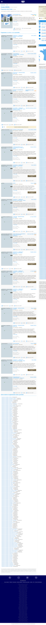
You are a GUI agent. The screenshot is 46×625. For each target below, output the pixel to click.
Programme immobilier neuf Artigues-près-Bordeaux (9, 403)
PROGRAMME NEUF (17, 14)
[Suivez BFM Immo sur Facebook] (18, 577)
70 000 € (17, 218)
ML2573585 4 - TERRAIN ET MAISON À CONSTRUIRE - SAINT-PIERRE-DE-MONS (19, 109)
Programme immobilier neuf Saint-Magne (8, 538)
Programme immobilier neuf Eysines (7, 455)
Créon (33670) (33, 35)
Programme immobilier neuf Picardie (23, 620)
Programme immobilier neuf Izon (6, 466)
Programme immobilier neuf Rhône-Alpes (23, 621)
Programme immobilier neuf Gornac (7, 461)
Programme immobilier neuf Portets (7, 518)
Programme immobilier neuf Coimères (7, 448)
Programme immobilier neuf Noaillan (7, 509)
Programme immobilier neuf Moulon (7, 508)
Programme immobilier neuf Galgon (7, 459)
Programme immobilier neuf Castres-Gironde (8, 439)
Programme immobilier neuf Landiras (7, 472)
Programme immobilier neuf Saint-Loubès (8, 537)
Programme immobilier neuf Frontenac (7, 458)
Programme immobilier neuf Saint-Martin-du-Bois (9, 542)
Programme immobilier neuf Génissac (7, 460)
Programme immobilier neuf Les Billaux (7, 489)
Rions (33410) (33, 199)
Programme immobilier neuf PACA (23, 618)
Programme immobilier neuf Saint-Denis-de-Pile (9, 532)
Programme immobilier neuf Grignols (7, 463)
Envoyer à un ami (17, 51)
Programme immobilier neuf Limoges (23, 593)
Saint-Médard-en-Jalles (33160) (30, 90)
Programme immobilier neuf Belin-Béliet (7, 416)
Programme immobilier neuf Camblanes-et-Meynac (9, 432)
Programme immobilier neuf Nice (23, 600)
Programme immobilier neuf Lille (23, 592)
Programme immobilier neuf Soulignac (7, 555)
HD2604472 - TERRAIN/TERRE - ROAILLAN (19, 326)
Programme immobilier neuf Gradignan (7, 462)
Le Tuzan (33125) (33, 216)
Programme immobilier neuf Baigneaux (7, 408)
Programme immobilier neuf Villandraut (7, 563)
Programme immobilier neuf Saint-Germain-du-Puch (9, 534)
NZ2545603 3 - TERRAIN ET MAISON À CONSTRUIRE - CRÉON (18, 166)
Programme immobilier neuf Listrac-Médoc (8, 494)
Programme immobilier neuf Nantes (23, 599)
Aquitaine (15, 7)
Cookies (31, 582)
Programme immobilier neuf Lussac (7, 498)
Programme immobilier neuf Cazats (7, 441)
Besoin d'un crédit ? (18, 29)
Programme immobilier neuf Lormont (7, 495)
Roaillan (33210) (33, 72)
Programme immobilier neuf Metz (23, 596)
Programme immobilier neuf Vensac (7, 561)
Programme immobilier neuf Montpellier (23, 597)
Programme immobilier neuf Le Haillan (7, 478)
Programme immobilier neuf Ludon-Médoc (8, 496)
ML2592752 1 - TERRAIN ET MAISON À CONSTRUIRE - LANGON (18, 290)
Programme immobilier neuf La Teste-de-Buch (8, 470)
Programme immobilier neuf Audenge (7, 406)
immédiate (15, 46)
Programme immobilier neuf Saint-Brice (7, 530)
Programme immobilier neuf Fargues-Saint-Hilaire (9, 456)
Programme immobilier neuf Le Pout (7, 481)
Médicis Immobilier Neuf (16, 159)
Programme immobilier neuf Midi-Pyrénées (23, 617)
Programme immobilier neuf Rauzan (7, 524)
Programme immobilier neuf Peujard (7, 514)
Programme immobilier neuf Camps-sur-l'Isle (8, 433)
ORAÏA (14, 183)
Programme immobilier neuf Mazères (7, 504)
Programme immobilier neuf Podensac (7, 516)
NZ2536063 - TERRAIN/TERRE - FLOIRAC (19, 309)
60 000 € (17, 15)
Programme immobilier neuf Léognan (7, 488)
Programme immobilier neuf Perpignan (23, 604)
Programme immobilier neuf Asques (7, 404)
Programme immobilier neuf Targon (7, 557)
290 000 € (18, 236)
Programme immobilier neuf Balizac (7, 409)
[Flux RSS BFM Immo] (9, 577)
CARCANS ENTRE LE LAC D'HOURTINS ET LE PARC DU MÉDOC (18, 148)
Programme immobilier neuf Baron (7, 410)
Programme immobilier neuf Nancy (23, 598)
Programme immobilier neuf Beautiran (7, 413)
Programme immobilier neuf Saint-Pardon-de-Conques (10, 546)
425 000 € (18, 91)
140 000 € (18, 379)
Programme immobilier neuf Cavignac (7, 440)
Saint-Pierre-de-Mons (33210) (31, 108)
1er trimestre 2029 (17, 192)
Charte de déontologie (38, 582)
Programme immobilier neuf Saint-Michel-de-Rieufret (9, 545)
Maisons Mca (15, 48)
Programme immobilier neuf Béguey (7, 415)
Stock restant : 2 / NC (16, 47)
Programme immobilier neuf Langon (7, 474)
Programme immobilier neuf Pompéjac (7, 517)
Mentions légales (19, 582)
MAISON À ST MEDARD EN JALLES (18, 90)
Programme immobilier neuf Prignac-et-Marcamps (9, 520)
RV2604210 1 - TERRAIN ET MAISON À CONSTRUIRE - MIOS (19, 360)
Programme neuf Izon (42, 155)
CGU (33, 582)
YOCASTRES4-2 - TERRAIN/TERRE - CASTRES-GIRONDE (18, 54)
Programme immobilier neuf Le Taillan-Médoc (8, 482)
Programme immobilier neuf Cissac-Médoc (8, 446)
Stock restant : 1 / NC (16, 66)
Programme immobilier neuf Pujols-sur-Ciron (8, 522)
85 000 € (17, 74)
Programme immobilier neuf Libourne (7, 492)
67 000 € (17, 292)
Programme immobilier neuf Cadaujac (7, 430)
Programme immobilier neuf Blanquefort (7, 421)
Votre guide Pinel (18, 28)
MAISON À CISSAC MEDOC (18, 129)
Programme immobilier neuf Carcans (7, 436)
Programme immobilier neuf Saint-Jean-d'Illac (8, 535)
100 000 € (18, 38)
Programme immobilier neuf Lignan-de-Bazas (8, 493)
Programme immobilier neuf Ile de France (23, 616)
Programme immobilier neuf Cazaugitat (7, 442)
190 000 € (18, 130)
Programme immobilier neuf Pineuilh (7, 515)
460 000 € (18, 344)
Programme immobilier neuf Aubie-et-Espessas (9, 405)
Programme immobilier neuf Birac (7, 420)
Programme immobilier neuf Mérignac (7, 505)
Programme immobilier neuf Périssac (7, 512)
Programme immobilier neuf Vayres (7, 560)
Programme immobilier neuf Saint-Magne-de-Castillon (10, 539)
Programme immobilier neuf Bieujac (7, 418)
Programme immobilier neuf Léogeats (7, 487)
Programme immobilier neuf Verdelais (7, 562)
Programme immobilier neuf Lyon (23, 594)
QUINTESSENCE (16, 343)
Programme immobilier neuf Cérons (7, 444)
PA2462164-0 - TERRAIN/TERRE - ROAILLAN (19, 73)
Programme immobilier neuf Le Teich (7, 483)
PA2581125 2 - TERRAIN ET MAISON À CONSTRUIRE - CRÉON (18, 36)
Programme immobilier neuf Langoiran (7, 473)
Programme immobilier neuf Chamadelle (8, 445)
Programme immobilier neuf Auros (7, 407)
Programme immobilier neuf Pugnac (7, 521)
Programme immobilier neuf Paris (23, 603)
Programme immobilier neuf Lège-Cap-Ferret (8, 486)
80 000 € (17, 201)
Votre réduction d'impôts (27, 28)
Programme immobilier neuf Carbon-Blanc (8, 435)
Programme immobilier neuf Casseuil (7, 437)
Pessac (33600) (33, 183)
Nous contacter (6, 582)
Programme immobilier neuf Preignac (7, 519)
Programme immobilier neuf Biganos (7, 419)
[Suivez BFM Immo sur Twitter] (27, 577)
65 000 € (17, 327)
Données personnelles (26, 582)
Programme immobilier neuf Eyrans (7, 454)
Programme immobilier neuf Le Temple (7, 484)
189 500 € (18, 184)
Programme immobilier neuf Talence (7, 556)
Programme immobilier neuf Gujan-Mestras (8, 464)
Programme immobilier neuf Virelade (7, 566)
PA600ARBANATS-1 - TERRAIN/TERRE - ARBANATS (18, 377)
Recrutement (14, 582)
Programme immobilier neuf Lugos (7, 497)
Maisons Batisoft (15, 228)
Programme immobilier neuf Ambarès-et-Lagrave (9, 398)
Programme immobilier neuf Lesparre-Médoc (8, 491)
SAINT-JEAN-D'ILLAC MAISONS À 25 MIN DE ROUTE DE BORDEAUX (19, 234)
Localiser (23, 51)
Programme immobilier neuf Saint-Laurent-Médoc (9, 536)
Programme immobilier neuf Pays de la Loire (23, 619)
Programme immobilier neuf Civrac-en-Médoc (8, 447)
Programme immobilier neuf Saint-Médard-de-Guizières (10, 543)
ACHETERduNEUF (16, 354)
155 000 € (18, 361)
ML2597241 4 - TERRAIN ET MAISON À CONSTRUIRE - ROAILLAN (18, 253)
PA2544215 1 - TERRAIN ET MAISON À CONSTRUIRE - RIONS (19, 200)
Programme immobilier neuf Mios (6, 506)
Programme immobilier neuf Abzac (7, 397)
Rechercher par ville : (42, 64)
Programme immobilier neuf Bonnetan (7, 423)
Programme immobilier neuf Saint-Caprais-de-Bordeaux (10, 531)
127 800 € (18, 56)
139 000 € (18, 310)
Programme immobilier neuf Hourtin (7, 465)
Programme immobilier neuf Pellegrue (7, 511)
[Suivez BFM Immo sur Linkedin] (36, 577)
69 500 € (17, 254)
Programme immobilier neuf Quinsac (7, 523)
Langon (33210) (33, 289)
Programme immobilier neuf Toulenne (7, 558)
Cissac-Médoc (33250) (32, 129)
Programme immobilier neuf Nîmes (23, 601)
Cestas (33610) (33, 14)
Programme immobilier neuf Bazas (7, 412)
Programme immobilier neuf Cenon (7, 443)
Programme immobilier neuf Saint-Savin (7, 548)
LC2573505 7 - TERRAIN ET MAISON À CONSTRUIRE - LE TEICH (18, 272)
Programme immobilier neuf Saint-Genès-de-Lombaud (10, 533)
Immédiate (15, 23)
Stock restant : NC (15, 24)
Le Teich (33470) (33, 271)
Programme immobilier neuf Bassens (7, 411)
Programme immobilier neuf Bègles (7, 414)
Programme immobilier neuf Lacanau (7, 471)
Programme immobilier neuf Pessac (7, 513)
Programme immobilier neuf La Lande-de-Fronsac (9, 468)
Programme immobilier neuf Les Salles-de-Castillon (9, 490)
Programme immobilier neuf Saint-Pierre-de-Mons (9, 547)
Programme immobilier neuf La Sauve (7, 469)
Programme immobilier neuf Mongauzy (7, 507)
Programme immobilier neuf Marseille (23, 595)
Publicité (10, 582)
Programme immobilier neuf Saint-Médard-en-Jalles (9, 544)
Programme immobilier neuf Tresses (7, 559)
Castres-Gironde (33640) (32, 53)
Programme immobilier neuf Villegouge (7, 564)
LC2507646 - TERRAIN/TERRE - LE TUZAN (19, 217)
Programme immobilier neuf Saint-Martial (8, 541)
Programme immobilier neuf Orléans (23, 602)
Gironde (11, 7)
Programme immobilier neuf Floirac (7, 457)
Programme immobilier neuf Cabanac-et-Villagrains (9, 429)
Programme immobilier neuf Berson (7, 417)
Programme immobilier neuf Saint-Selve (7, 549)
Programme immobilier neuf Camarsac (7, 431)
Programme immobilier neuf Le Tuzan (7, 485)
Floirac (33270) (33, 308)
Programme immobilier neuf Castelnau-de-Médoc (9, 438)
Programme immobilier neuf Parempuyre (8, 510)
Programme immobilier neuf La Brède (7, 467)
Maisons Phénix (15, 102)
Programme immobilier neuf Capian (7, 434)
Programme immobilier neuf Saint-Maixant (8, 540)
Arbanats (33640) (33, 377)
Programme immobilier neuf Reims (23, 605)
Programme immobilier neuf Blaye (7, 422)
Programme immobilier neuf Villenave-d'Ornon (8, 565)
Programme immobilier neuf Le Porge (7, 480)
